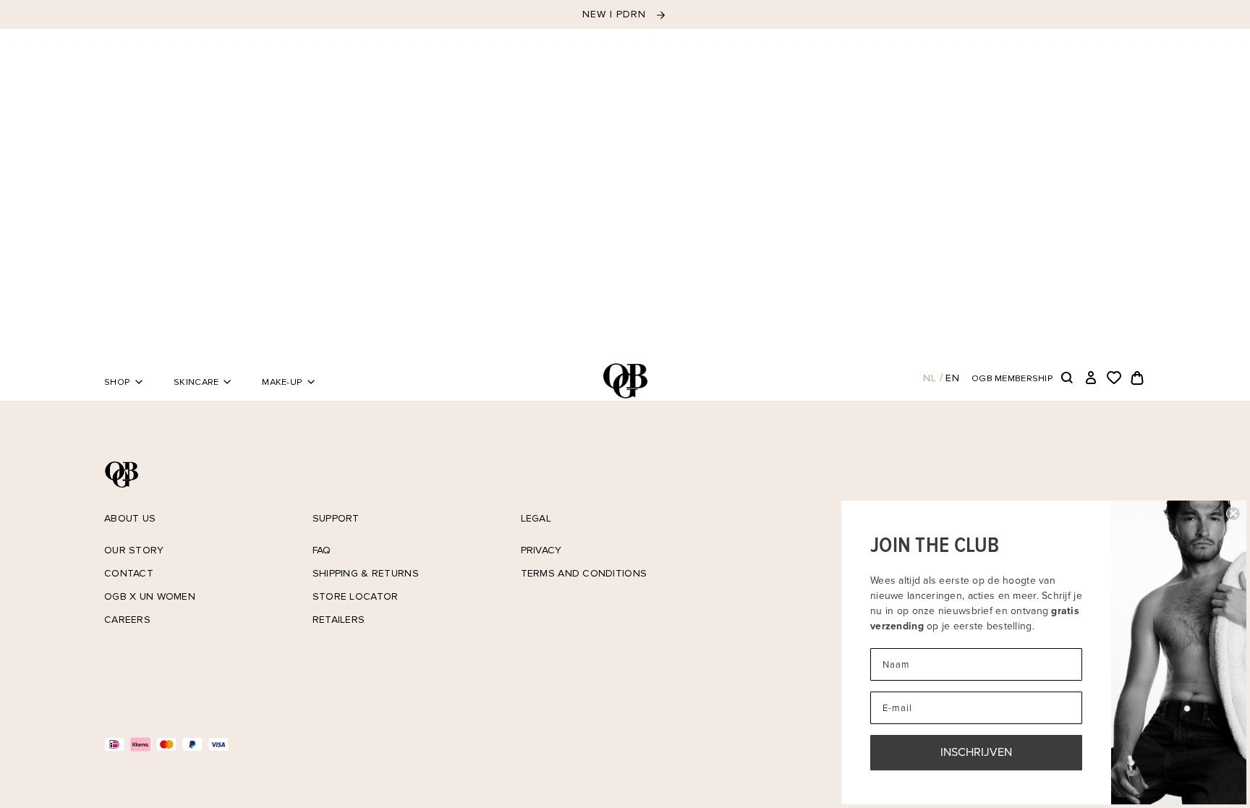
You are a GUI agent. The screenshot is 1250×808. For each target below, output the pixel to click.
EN (952, 378)
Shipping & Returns (365, 573)
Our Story (134, 550)
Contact (128, 573)
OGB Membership (1012, 378)
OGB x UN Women (149, 596)
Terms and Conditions (584, 573)
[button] (1067, 378)
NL (930, 378)
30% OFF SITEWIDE (616, 14)
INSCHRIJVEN (976, 752)
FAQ (321, 550)
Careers (127, 619)
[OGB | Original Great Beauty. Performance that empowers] (625, 381)
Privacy (541, 550)
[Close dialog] (1233, 513)
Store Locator (355, 596)
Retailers (338, 619)
